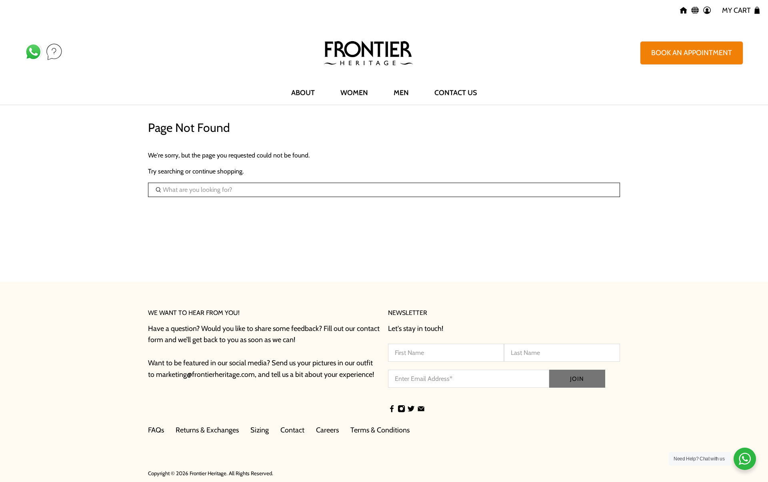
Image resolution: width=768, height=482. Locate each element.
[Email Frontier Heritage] (421, 409)
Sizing (259, 430)
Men (401, 92)
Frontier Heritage (208, 473)
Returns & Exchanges (207, 430)
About (303, 92)
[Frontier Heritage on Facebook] (392, 409)
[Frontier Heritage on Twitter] (411, 409)
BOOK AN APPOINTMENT (691, 52)
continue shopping (217, 171)
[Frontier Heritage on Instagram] (401, 409)
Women (354, 92)
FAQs (156, 430)
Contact (292, 430)
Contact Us (455, 92)
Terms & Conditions (380, 430)
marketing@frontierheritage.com (205, 374)
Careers (327, 430)
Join (577, 378)
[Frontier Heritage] (368, 53)
